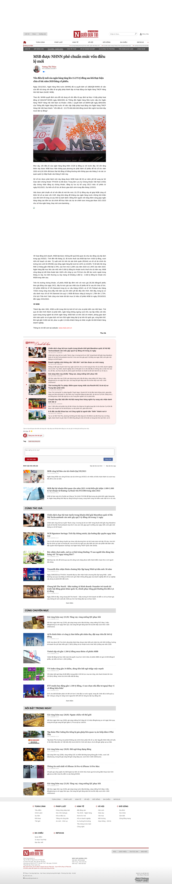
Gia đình (122, 810)
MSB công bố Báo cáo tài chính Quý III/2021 (66, 471)
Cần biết (122, 816)
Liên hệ (27, 34)
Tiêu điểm (38, 810)
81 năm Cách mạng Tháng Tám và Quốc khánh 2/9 (100, 45)
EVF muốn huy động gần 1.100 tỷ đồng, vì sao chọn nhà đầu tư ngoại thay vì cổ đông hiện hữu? (80, 687)
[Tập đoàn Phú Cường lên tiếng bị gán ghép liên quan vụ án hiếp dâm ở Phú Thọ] (33, 737)
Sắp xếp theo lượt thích (96, 466)
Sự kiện (37, 816)
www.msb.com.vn (65, 328)
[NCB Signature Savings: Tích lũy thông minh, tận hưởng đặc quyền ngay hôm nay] (33, 538)
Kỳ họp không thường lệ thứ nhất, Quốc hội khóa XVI (69, 45)
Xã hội (90, 42)
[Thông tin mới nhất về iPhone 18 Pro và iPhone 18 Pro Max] (33, 771)
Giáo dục (101, 813)
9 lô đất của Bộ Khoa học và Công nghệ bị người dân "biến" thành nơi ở (77, 411)
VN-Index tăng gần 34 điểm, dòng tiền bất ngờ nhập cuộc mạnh (75, 668)
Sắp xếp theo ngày (111, 466)
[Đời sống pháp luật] (128, 880)
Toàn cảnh (40, 42)
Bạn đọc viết (39, 842)
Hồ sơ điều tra (60, 816)
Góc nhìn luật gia (61, 813)
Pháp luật (58, 42)
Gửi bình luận (31, 459)
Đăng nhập (108, 459)
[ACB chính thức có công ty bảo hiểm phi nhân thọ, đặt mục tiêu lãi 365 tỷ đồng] (33, 639)
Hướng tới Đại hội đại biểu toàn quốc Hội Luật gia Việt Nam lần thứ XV (136, 45)
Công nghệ (141, 49)
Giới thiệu (123, 851)
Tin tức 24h (134, 851)
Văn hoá (101, 816)
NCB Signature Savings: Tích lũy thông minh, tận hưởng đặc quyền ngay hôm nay (81, 534)
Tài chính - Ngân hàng (55, 49)
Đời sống (106, 42)
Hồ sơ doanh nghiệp (87, 49)
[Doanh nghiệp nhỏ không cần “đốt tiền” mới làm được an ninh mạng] (37, 366)
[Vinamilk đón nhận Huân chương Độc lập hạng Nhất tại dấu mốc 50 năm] (33, 574)
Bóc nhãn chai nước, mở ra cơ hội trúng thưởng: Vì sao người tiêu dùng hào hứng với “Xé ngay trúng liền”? (80, 553)
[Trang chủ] (86, 34)
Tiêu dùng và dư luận (84, 824)
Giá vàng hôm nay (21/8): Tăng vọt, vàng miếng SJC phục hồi (72, 374)
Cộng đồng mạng (125, 818)
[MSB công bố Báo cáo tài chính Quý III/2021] (33, 476)
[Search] (136, 34)
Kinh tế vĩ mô (71, 49)
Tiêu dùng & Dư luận (126, 49)
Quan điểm (38, 837)
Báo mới (144, 851)
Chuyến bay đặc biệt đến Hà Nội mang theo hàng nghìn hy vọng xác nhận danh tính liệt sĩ (80, 401)
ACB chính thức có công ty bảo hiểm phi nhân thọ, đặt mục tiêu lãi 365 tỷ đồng (79, 635)
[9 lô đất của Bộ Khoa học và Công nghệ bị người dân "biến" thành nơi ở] (37, 415)
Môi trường (102, 818)
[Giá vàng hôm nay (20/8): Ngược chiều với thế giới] (33, 720)
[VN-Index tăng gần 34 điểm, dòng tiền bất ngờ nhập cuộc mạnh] (33, 673)
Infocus (140, 42)
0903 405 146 (28, 875)
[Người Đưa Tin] (59, 853)
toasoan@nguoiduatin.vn (31, 878)
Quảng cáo (42, 34)
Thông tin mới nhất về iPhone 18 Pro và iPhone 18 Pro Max (73, 766)
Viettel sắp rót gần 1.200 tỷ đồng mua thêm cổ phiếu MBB (72, 651)
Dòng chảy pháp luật (63, 810)
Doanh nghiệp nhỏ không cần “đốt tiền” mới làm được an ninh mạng (76, 362)
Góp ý (34, 34)
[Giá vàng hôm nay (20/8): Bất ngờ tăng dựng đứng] (33, 754)
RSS (114, 851)
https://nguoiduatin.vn (29, 858)
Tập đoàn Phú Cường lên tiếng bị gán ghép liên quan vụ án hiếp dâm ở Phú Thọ (80, 733)
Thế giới (37, 821)
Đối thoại (38, 818)
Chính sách (38, 813)
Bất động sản (39, 49)
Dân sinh (101, 810)
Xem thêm (69, 603)
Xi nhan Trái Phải (40, 840)
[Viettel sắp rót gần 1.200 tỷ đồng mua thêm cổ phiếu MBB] (33, 656)
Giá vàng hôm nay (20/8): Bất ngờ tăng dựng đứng (69, 749)
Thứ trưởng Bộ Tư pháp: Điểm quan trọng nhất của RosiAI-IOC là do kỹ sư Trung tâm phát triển (78, 387)
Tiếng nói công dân (62, 818)
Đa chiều (123, 42)
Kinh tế (75, 42)
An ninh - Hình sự (62, 821)
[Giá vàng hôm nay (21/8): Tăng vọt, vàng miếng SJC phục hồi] (37, 378)
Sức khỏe (122, 813)
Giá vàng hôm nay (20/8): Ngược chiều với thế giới (69, 714)
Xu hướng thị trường (107, 49)
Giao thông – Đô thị (104, 821)
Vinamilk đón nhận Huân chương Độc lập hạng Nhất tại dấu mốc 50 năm (79, 569)
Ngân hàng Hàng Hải (34, 441)
